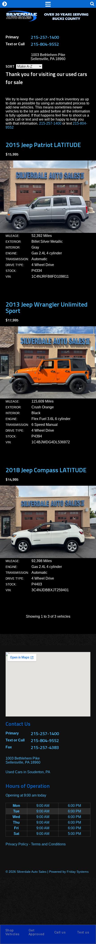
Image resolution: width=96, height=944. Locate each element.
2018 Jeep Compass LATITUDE (46, 470)
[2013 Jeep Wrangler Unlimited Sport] (48, 397)
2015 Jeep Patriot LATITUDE (43, 144)
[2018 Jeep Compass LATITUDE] (48, 557)
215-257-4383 (45, 747)
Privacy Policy (17, 844)
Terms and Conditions (48, 844)
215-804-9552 (45, 44)
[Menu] (48, 4)
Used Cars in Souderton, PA (28, 772)
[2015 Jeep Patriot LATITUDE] (48, 232)
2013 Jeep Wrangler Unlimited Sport (47, 307)
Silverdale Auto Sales (31, 871)
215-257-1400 (45, 37)
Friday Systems (78, 871)
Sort (10, 66)
